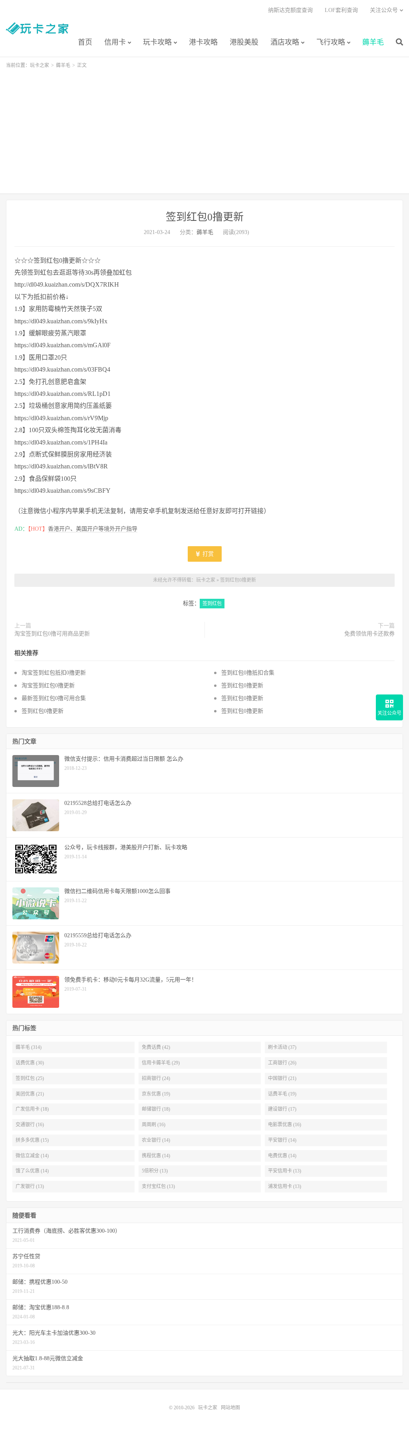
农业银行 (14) (156, 1140)
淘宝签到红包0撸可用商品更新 (52, 634)
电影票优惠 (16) (284, 1124)
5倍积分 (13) (155, 1171)
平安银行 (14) (282, 1140)
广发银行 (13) (30, 1186)
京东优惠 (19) (156, 1094)
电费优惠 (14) (282, 1156)
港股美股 (244, 42)
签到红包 (212, 603)
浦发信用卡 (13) (284, 1186)
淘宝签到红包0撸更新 (48, 685)
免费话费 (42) (156, 1047)
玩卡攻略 (157, 42)
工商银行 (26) (282, 1063)
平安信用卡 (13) (284, 1171)
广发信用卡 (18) (32, 1109)
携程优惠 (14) (156, 1156)
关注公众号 (384, 10)
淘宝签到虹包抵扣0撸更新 (54, 673)
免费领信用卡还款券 (369, 634)
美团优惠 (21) (30, 1094)
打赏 (207, 554)
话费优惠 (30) (30, 1063)
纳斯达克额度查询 (290, 10)
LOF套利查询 (341, 10)
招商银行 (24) (156, 1078)
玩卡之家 (37, 28)
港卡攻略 (203, 42)
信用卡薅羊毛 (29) (161, 1063)
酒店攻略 (284, 42)
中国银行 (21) (282, 1078)
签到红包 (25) (30, 1078)
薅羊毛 (373, 42)
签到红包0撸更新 (205, 217)
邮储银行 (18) (156, 1109)
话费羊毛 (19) (282, 1094)
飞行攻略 (330, 42)
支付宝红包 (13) (158, 1186)
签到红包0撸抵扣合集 (247, 673)
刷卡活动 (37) (282, 1047)
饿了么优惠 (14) (32, 1171)
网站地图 (230, 1407)
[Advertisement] (204, 127)
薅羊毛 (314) (29, 1047)
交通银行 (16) (30, 1124)
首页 (85, 42)
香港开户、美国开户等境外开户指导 (92, 529)
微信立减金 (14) (32, 1156)
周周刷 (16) (153, 1124)
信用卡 (115, 42)
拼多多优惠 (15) (32, 1140)
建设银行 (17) (282, 1109)
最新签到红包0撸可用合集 (54, 698)
